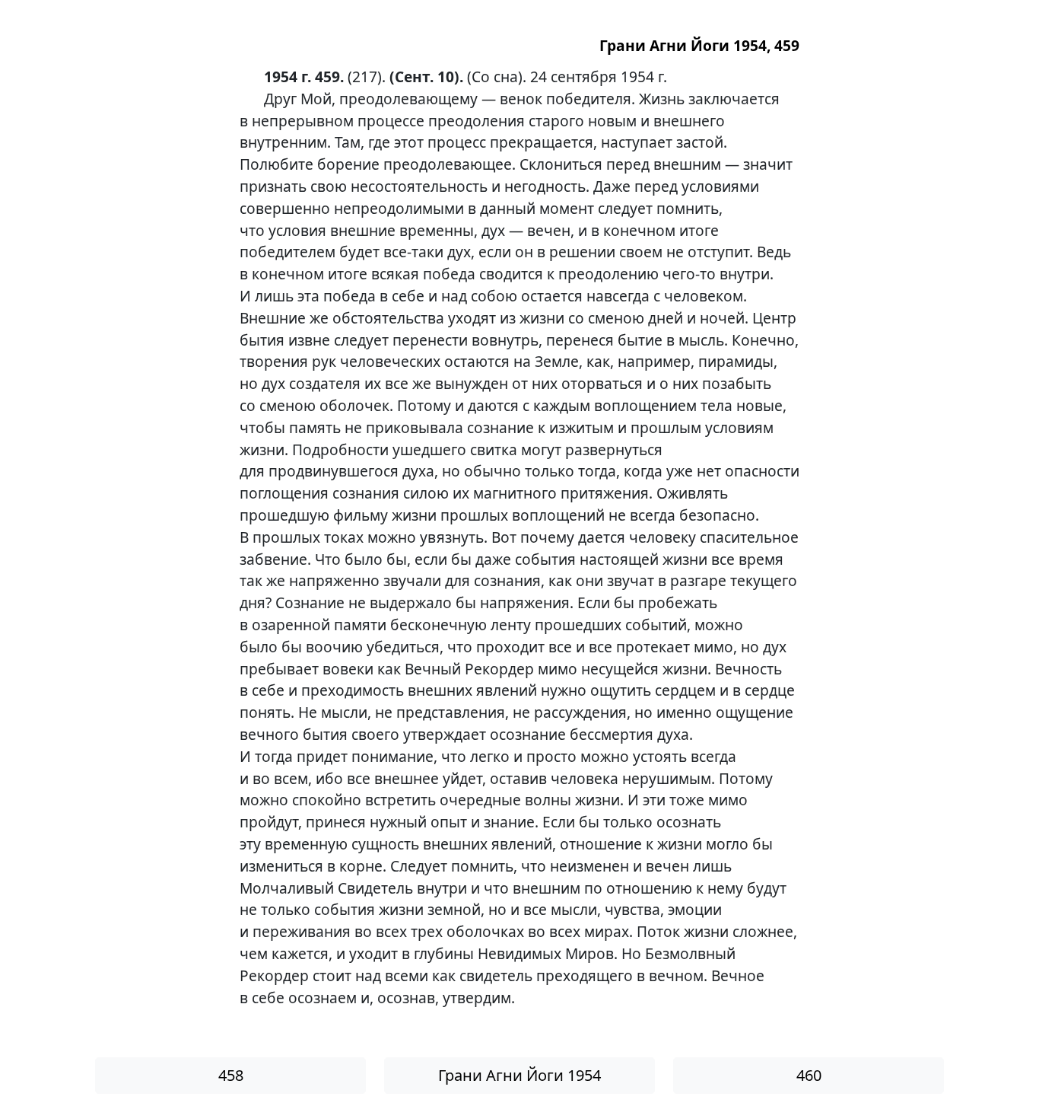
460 (808, 1075)
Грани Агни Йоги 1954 (519, 1075)
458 (230, 1075)
